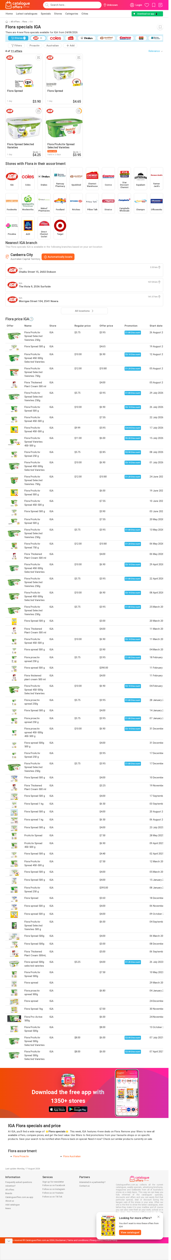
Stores (58, 13)
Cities (84, 13)
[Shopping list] (160, 5)
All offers (15, 22)
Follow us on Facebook (53, 1185)
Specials (46, 13)
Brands (8, 1193)
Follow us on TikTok (52, 1196)
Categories (71, 13)
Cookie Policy (110, 1240)
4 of (13, 51)
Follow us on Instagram (53, 1189)
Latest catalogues (26, 13)
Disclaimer (61, 1240)
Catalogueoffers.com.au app (19, 1197)
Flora (24, 22)
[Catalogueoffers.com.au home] (17, 5)
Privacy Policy (96, 1240)
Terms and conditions (77, 1240)
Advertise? (10, 1186)
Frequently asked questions (18, 1182)
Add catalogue (12, 1204)
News (8, 1208)
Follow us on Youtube (52, 1193)
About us (9, 1201)
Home (9, 13)
